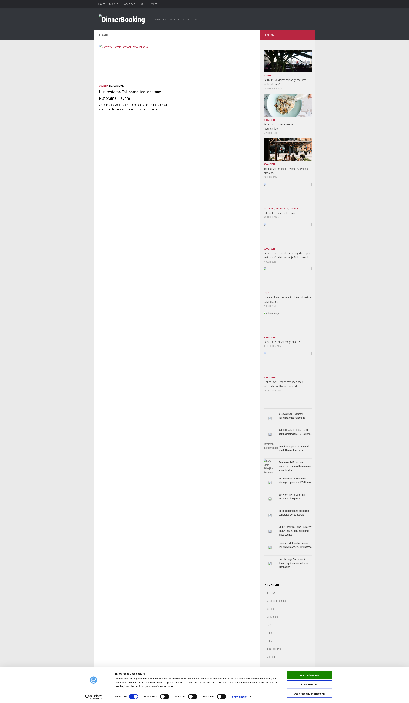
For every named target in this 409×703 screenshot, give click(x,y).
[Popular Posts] (276, 407)
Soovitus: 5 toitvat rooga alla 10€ (282, 342)
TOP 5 (143, 4)
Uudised (113, 4)
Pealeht (100, 4)
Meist (154, 4)
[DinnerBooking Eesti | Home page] (125, 19)
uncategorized (273, 648)
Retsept (270, 608)
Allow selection (309, 684)
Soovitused (129, 4)
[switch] (164, 696)
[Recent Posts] (300, 407)
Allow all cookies (309, 675)
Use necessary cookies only (309, 693)
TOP (268, 624)
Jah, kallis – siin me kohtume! (280, 213)
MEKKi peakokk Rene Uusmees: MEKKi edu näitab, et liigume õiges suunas (295, 530)
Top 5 (266, 293)
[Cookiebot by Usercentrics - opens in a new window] (94, 696)
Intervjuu (269, 208)
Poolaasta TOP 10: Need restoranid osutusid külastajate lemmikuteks (295, 466)
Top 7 (269, 640)
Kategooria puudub (276, 600)
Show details (239, 696)
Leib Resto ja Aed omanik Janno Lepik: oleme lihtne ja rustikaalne (293, 563)
